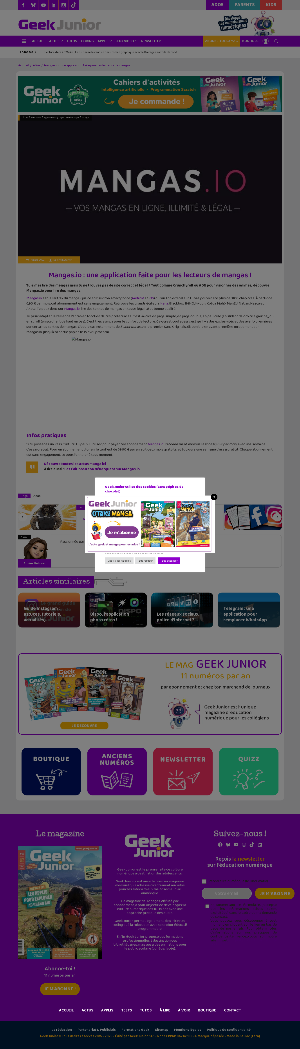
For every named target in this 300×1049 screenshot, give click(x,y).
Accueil (66, 1010)
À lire (165, 1010)
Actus (87, 1010)
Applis (107, 1010)
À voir (184, 1010)
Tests (126, 1010)
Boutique (207, 1010)
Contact (232, 1010)
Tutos (146, 1010)
